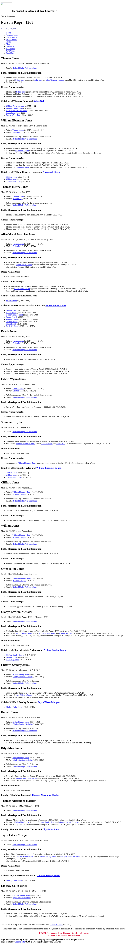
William (11, 179)
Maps (8, 44)
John (38, 80)
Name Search (11, 37)
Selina (19, 80)
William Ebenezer (15, 106)
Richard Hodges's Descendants (24, 68)
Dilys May (12, 659)
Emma (11, 317)
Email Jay (10, 53)
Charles (12, 322)
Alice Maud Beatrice (16, 111)
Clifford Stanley (15, 655)
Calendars (10, 46)
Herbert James (14, 315)
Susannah (22, 151)
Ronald (11, 657)
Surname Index (12, 35)
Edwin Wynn (13, 115)
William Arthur (47, 633)
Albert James (24, 265)
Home (8, 33)
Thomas (18, 130)
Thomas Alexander (26, 778)
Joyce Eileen (23, 695)
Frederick (12, 326)
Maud (11, 310)
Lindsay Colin (14, 707)
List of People (11, 39)
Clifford (11, 177)
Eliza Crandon (55, 80)
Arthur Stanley (24, 633)
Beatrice (11, 300)
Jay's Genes (10, 51)
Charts (8, 42)
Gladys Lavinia (22, 677)
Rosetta (65, 633)
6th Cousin (10, 49)
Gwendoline (13, 181)
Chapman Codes (56, 924)
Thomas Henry (14, 108)
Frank (11, 113)
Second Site (20, 942)
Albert (11, 312)
